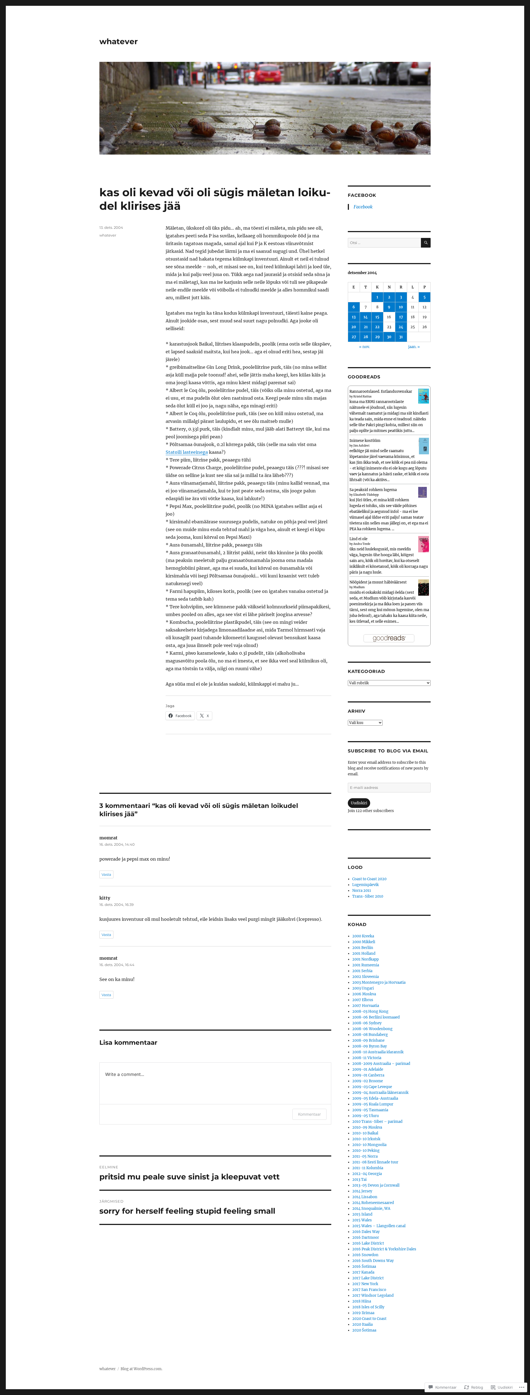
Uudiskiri (359, 803)
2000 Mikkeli (363, 942)
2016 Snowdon (365, 1255)
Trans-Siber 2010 (367, 896)
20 (353, 327)
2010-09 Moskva (367, 1127)
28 (366, 337)
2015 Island (362, 1214)
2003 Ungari (363, 988)
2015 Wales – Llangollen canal (379, 1226)
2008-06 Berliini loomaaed (376, 1017)
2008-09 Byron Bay (369, 1046)
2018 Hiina (361, 1301)
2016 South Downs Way (373, 1260)
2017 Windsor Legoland (373, 1295)
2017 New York (365, 1284)
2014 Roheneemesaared (373, 1202)
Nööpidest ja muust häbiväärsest (378, 582)
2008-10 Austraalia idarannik (378, 1052)
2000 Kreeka (363, 936)
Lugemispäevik (365, 884)
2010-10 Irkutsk (366, 1139)
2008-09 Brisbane (368, 1040)
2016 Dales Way (366, 1231)
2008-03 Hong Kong (370, 1011)
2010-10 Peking (366, 1150)
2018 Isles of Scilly (368, 1307)
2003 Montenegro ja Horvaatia (379, 982)
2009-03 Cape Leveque (372, 1086)
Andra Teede (361, 544)
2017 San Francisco (369, 1289)
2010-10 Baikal (365, 1133)
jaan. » (414, 346)
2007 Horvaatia (365, 1005)
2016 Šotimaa (364, 1266)
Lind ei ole (358, 539)
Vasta (106, 874)
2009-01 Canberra (368, 1075)
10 (401, 307)
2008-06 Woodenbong (372, 1029)
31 (401, 337)
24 (401, 327)
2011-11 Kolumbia (367, 1168)
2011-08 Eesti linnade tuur (375, 1162)
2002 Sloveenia (365, 976)
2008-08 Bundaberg (370, 1034)
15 (377, 317)
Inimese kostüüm (364, 440)
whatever (118, 41)
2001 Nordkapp (365, 959)
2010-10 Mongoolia (369, 1144)
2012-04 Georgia (367, 1173)
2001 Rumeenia (365, 965)
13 (354, 317)
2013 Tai (359, 1179)
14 (366, 317)
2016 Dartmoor (365, 1237)
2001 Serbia (362, 971)
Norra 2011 (361, 890)
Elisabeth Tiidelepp (366, 495)
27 (354, 337)
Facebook (362, 195)
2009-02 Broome (367, 1081)
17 (401, 317)
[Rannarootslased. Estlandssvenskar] (423, 396)
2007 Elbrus (362, 1000)
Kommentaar (309, 1114)
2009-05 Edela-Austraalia (375, 1098)
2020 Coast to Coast (369, 1318)
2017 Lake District (368, 1278)
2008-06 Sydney (366, 1023)
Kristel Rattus (362, 396)
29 (377, 337)
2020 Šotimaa (364, 1330)
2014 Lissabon (364, 1197)
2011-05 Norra (365, 1156)
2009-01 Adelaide (367, 1069)
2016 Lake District (368, 1243)
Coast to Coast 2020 (369, 879)
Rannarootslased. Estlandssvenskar (380, 391)
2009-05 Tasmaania (370, 1110)
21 (366, 327)
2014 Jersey (362, 1191)
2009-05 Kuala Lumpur (372, 1104)
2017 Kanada (363, 1272)
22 (377, 327)
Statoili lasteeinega (187, 452)
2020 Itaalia (362, 1324)
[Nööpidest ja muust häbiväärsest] (423, 587)
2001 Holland (363, 953)
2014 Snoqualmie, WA (371, 1208)
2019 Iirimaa (363, 1313)
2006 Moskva (364, 994)
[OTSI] (426, 243)
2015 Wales (362, 1220)
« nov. (364, 346)
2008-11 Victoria (366, 1057)
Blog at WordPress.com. (141, 1369)
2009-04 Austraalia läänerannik (380, 1092)
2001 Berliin (362, 947)
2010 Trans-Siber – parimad (377, 1121)
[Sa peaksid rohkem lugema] (423, 492)
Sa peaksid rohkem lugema (373, 489)
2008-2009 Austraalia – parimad (381, 1063)
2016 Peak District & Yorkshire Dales (384, 1249)
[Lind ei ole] (423, 544)
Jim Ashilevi (361, 445)
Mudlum (359, 587)
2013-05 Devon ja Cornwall (375, 1185)
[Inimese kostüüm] (423, 445)
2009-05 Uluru (365, 1115)
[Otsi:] (384, 242)
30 (389, 337)
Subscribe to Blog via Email (388, 751)
